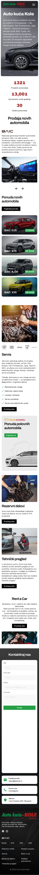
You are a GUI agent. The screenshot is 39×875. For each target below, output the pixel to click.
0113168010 (13, 791)
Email (5, 683)
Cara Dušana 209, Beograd (20, 801)
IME (4, 663)
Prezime (6, 673)
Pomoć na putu (27, 849)
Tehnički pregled (9, 864)
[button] (33, 5)
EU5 (30, 843)
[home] (14, 5)
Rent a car (25, 854)
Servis (4, 854)
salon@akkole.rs (15, 781)
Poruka (6, 692)
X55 (21, 843)
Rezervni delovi (8, 859)
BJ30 (4, 843)
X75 (12, 843)
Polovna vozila (8, 849)
